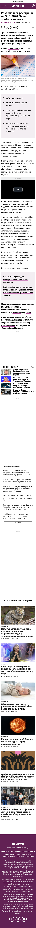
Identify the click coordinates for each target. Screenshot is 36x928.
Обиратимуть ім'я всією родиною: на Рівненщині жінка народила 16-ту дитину (16, 706)
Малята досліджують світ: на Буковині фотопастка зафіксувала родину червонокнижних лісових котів (17, 633)
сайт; (20, 98)
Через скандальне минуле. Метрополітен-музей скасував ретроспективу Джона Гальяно (16, 472)
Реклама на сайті (7, 851)
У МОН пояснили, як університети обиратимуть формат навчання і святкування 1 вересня (17, 489)
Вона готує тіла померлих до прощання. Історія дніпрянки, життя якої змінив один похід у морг (17, 670)
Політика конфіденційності (25, 851)
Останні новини (11, 466)
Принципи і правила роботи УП (13, 856)
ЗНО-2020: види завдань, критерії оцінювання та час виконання (15, 279)
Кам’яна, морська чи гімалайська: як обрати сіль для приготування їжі (17, 498)
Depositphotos (19, 82)
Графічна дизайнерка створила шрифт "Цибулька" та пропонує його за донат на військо (16, 516)
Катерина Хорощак (8, 22)
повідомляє (13, 48)
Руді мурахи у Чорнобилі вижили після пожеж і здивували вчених (17, 480)
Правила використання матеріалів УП (18, 854)
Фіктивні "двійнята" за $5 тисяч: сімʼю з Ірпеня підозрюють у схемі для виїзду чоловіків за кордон (17, 813)
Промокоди (30, 856)
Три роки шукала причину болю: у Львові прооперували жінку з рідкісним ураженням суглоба (18, 507)
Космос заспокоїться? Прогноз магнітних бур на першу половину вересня (17, 741)
